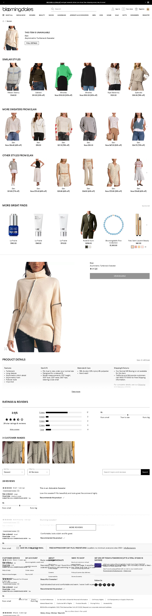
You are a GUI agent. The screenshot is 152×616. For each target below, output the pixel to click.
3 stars (42, 421)
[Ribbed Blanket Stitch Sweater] (88, 127)
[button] (38, 307)
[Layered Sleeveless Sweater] (138, 127)
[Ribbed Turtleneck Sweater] (63, 77)
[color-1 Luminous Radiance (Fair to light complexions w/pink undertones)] (136, 247)
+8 (145, 247)
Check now (127, 571)
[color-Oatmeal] (90, 247)
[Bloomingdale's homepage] (3, 21)
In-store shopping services (80, 568)
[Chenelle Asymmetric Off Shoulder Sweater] (38, 77)
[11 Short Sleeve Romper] (113, 173)
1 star (42, 430)
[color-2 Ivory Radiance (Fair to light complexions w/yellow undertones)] (142, 247)
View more (76, 392)
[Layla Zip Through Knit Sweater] (113, 77)
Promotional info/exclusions (112, 571)
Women (9, 21)
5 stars (42, 412)
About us (51, 564)
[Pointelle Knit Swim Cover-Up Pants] (88, 173)
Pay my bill (29, 574)
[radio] (86, 246)
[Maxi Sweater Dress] (38, 173)
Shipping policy (7, 578)
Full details (31, 43)
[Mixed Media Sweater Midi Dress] (138, 173)
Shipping (141, 385)
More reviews (76, 527)
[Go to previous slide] (3, 2)
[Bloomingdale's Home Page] (18, 9)
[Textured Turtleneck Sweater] (88, 77)
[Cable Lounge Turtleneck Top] (138, 77)
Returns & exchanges (9, 574)
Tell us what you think (9, 582)
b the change (52, 568)
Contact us (6, 566)
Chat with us (6, 562)
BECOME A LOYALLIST (54, 2)
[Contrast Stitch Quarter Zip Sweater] (38, 127)
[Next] (147, 77)
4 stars (42, 417)
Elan (27, 36)
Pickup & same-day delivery (80, 572)
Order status (29, 570)
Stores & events (76, 576)
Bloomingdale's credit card (34, 562)
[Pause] (148, 2)
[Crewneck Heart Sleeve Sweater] (63, 127)
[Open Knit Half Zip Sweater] (13, 127)
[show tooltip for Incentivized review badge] (17, 491)
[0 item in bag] (148, 9)
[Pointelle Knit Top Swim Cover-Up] (63, 173)
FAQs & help (6, 570)
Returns (121, 387)
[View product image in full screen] (5, 348)
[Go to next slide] (145, 2)
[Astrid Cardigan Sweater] (13, 77)
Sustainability (53, 576)
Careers (51, 572)
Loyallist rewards (31, 566)
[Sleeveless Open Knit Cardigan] (113, 127)
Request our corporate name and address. (97, 607)
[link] (13, 94)
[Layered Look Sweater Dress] (13, 173)
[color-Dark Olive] (86, 247)
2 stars (42, 425)
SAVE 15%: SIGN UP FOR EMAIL (32, 548)
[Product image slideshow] (38, 307)
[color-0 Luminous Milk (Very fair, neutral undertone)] (132, 247)
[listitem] (76, 2)
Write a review (14, 429)
